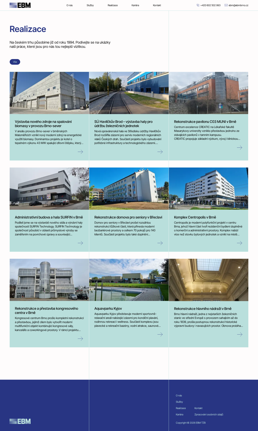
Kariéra (135, 5)
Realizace (113, 5)
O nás (70, 5)
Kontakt (157, 5)
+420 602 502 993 (210, 5)
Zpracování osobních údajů (208, 414)
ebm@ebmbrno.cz (238, 5)
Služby (90, 5)
